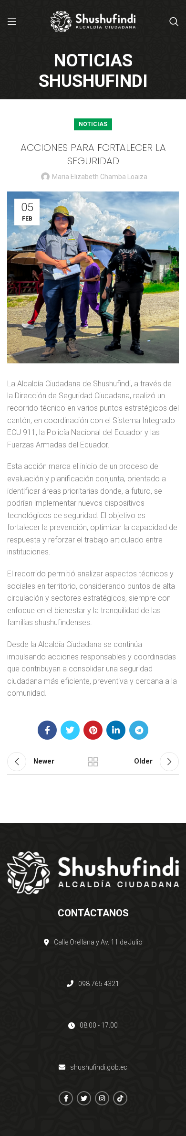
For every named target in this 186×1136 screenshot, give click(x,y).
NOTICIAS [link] (93, 124)
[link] (11, 21)
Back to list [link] (93, 761)
